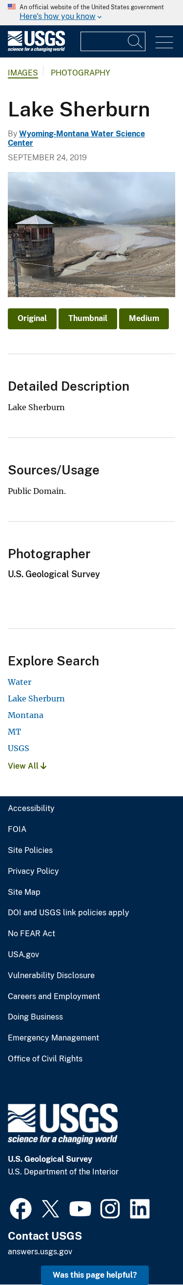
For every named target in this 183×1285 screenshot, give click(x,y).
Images (23, 72)
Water (19, 682)
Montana (25, 715)
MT (14, 732)
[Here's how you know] (91, 12)
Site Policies (30, 850)
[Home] (36, 49)
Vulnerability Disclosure (51, 975)
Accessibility (31, 808)
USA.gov (23, 954)
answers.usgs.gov (40, 1251)
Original (32, 318)
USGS (18, 748)
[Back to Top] (147, 1250)
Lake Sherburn (36, 698)
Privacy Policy (33, 871)
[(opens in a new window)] (21, 1207)
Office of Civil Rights (45, 1059)
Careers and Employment (54, 996)
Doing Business (35, 1017)
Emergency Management (53, 1038)
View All (24, 766)
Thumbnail (87, 318)
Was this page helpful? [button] (95, 1275)
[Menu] (164, 42)
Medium (144, 318)
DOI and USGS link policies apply (68, 912)
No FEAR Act (31, 933)
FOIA (17, 829)
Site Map (24, 892)
